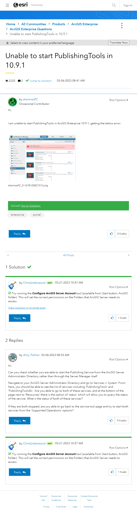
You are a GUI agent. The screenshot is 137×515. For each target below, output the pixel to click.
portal (37, 214)
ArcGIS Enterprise (84, 24)
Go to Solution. (31, 206)
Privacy (47, 507)
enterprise (17, 214)
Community (37, 5)
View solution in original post (26, 308)
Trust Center (61, 507)
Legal (75, 507)
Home (10, 24)
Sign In (127, 5)
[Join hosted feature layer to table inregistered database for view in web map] (8, 255)
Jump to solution (41, 81)
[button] (118, 100)
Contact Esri (88, 507)
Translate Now (119, 42)
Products (58, 24)
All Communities (33, 24)
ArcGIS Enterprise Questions (31, 29)
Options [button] (122, 25)
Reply (17, 234)
